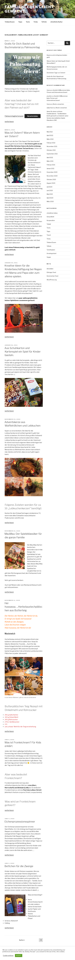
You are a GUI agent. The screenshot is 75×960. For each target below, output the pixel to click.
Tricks (35, 22)
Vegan (49, 257)
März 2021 (50, 161)
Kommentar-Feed (52, 276)
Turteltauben (51, 250)
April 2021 (50, 157)
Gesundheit (50, 217)
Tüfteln (44, 22)
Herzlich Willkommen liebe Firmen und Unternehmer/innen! (57, 98)
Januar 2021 (50, 168)
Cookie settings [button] (8, 955)
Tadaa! (49, 224)
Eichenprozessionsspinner (19, 821)
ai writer (49, 96)
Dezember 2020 (52, 172)
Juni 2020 (50, 190)
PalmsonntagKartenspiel (14, 116)
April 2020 (50, 198)
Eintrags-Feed (51, 272)
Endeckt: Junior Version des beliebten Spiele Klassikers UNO (57, 118)
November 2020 (52, 176)
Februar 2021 (51, 165)
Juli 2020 (49, 187)
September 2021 (52, 154)
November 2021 (52, 146)
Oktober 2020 (51, 179)
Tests (28, 22)
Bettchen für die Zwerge (18, 866)
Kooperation (51, 220)
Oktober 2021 (51, 150)
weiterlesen (9, 122)
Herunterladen (32, 116)
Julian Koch (50, 108)
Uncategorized (51, 253)
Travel (49, 235)
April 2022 (50, 135)
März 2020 (50, 201)
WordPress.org (52, 280)
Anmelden (50, 269)
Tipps (20, 22)
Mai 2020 (50, 194)
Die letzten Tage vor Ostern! (56, 73)
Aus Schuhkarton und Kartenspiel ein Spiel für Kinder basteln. (22, 352)
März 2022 (50, 139)
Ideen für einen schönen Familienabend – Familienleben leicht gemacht (56, 114)
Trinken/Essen (10, 22)
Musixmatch (10, 633)
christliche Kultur (56, 22)
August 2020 (51, 183)
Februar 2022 (51, 143)
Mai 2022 (50, 132)
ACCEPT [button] (18, 955)
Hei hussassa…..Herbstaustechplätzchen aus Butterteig (23, 607)
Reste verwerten (58, 104)
